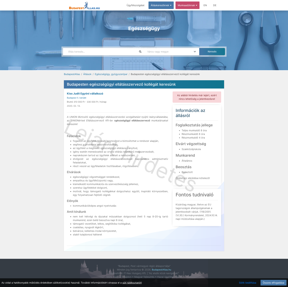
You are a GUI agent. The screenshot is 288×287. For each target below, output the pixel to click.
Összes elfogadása (273, 282)
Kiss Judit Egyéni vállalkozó (85, 93)
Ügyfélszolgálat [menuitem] (135, 5)
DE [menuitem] (214, 5)
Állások (87, 74)
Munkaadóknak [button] (187, 5)
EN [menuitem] (205, 5)
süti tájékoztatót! (132, 282)
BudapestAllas (72, 74)
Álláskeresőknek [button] (160, 5)
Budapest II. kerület (76, 97)
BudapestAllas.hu (161, 269)
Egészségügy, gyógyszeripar (111, 74)
